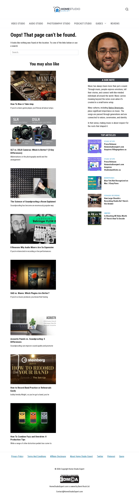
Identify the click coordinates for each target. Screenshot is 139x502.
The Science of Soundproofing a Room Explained (33, 201)
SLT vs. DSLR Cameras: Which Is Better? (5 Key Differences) (32, 151)
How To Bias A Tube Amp (22, 104)
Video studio (18, 23)
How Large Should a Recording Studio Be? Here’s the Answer (116, 201)
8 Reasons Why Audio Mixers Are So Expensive (32, 247)
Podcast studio (83, 23)
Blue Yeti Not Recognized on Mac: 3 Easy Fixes (116, 182)
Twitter (100, 456)
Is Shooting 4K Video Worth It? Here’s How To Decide (115, 217)
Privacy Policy (17, 456)
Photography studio (58, 23)
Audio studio (36, 23)
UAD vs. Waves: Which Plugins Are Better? (29, 293)
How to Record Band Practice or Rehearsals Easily (30, 389)
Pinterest (111, 456)
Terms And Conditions (36, 456)
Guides (99, 23)
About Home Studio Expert (81, 456)
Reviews (115, 23)
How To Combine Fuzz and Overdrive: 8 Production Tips (28, 438)
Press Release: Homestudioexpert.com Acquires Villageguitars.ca (115, 147)
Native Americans (115, 107)
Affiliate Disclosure (58, 456)
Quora (121, 456)
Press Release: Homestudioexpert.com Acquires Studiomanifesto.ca (114, 166)
